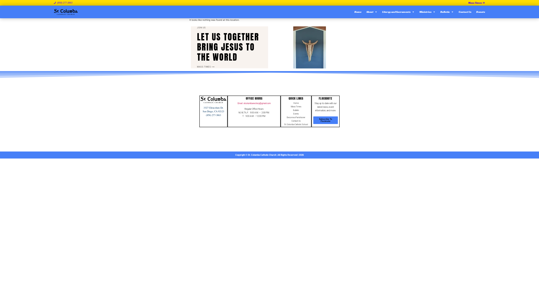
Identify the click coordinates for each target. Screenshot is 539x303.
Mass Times (296, 106)
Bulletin (445, 11)
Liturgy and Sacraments (396, 11)
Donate (480, 11)
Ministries (425, 11)
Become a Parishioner (296, 117)
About (369, 11)
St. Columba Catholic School (296, 124)
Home (357, 11)
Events (296, 114)
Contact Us (465, 11)
